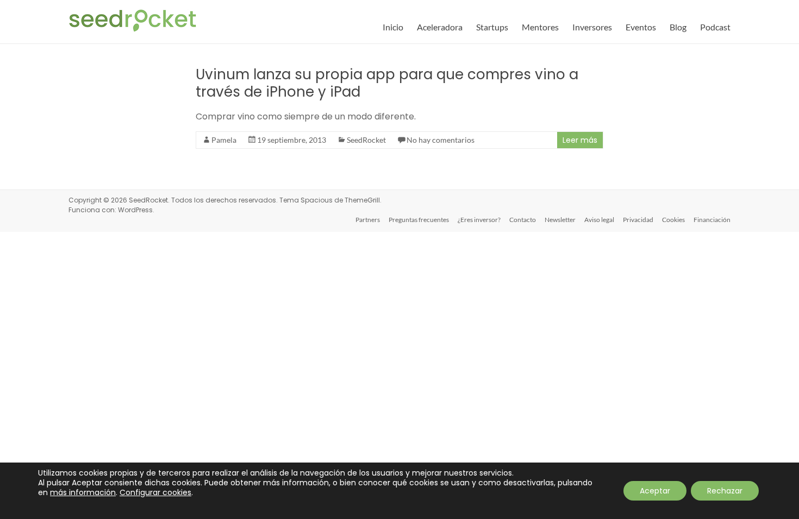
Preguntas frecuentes (419, 220)
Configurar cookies (155, 492)
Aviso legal (599, 220)
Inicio (393, 27)
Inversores (592, 27)
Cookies (673, 220)
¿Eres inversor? (479, 220)
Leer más (580, 140)
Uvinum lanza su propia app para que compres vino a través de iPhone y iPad (387, 83)
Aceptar (655, 490)
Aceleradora (440, 27)
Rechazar (724, 490)
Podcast (715, 27)
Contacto (522, 220)
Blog (678, 27)
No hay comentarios (441, 139)
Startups (492, 27)
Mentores (540, 27)
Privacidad (638, 220)
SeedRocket (366, 139)
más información (83, 492)
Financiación (712, 220)
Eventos (641, 27)
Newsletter (560, 220)
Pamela (223, 139)
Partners (367, 220)
